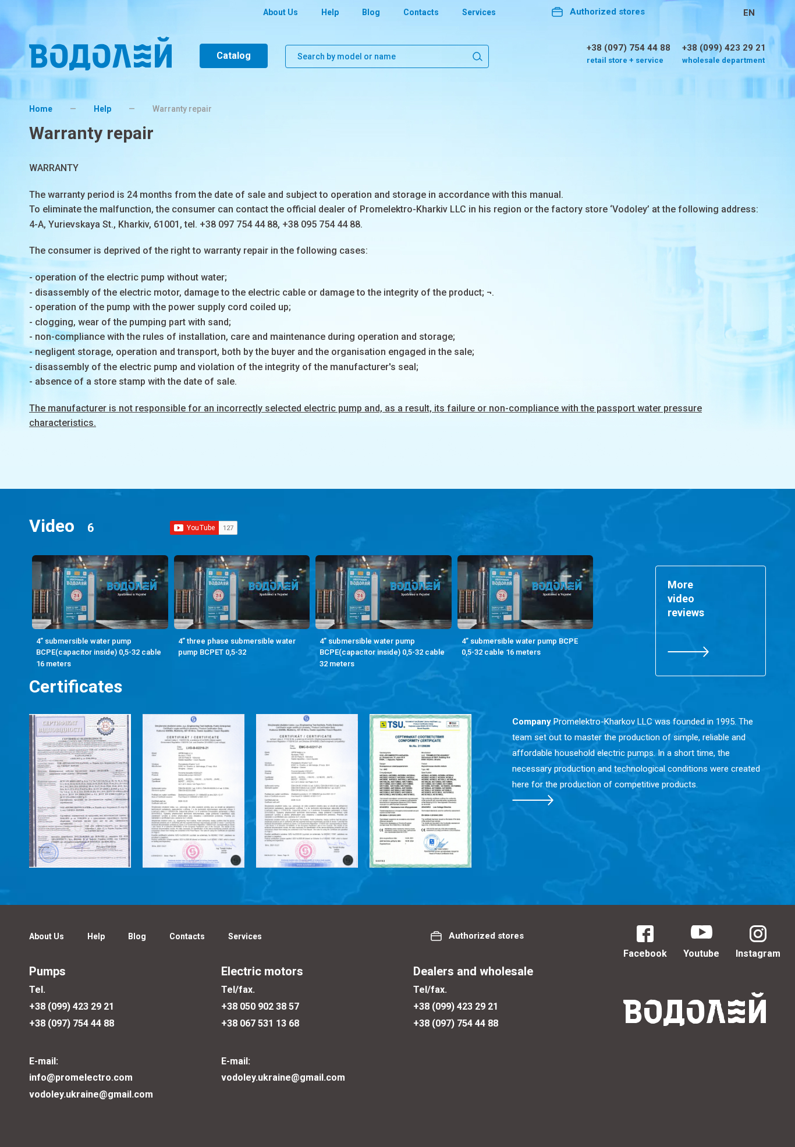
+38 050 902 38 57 (260, 1006)
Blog (371, 12)
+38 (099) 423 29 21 (724, 47)
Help (330, 12)
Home (40, 109)
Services (479, 12)
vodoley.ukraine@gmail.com (91, 1094)
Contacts (421, 12)
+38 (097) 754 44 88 (628, 47)
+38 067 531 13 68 (260, 1023)
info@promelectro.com (81, 1077)
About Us (280, 12)
